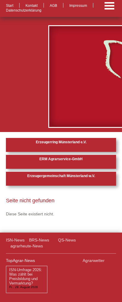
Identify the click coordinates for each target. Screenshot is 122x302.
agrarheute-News (26, 246)
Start (9, 6)
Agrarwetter (94, 260)
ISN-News (15, 240)
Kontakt (31, 6)
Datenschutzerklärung (23, 10)
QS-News (67, 240)
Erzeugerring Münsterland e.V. (61, 142)
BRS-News (39, 240)
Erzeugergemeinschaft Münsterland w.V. (61, 176)
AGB (53, 6)
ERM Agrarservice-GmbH (61, 159)
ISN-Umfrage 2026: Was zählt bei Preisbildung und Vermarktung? (25, 276)
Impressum (78, 6)
